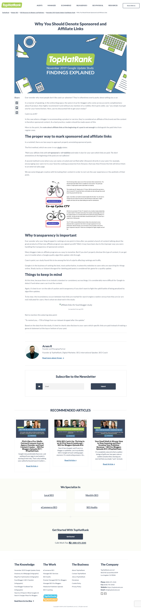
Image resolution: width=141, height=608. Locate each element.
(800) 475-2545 (111, 582)
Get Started (70, 536)
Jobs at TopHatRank (78, 577)
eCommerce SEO (49, 507)
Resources (113, 5)
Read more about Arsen (52, 358)
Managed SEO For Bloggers (52, 583)
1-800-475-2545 (78, 543)
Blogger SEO (82, 5)
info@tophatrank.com (112, 590)
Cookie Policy (76, 583)
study (59, 147)
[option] (32, 445)
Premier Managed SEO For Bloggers (55, 580)
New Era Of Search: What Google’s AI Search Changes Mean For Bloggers (26, 594)
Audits (39, 5)
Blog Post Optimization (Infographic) (26, 577)
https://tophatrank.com (115, 587)
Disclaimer (75, 580)
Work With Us (131, 5)
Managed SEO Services (50, 573)
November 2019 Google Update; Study (27, 570)
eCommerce (66, 5)
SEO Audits (92, 507)
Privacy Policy (76, 586)
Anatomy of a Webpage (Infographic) (26, 573)
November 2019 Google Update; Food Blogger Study (60, 12)
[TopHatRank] (11, 5)
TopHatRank (5, 12)
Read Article (31, 466)
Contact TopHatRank (79, 573)
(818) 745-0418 (109, 585)
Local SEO (49, 495)
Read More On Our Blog (23, 601)
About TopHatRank (78, 570)
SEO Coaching (48, 590)
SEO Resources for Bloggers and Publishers (32, 12)
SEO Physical (97, 5)
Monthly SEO (92, 495)
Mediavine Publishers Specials (53, 586)
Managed (52, 5)
